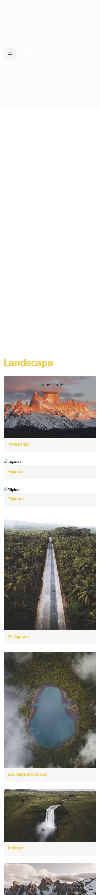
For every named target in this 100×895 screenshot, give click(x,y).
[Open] (13, 384)
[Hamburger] (10, 53)
